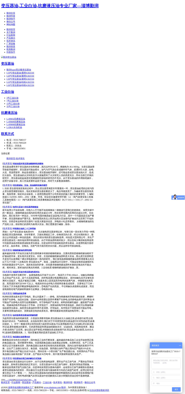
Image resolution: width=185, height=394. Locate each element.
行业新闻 (11, 35)
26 (25, 380)
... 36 (34, 380)
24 (21, 380)
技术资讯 (11, 41)
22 (16, 380)
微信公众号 (90, 382)
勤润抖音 (11, 16)
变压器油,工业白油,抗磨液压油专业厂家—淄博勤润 (50, 5)
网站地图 (11, 24)
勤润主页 (11, 13)
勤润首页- (11, 158)
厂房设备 (11, 43)
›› (31, 380)
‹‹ (8, 380)
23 (19, 380)
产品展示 (11, 38)
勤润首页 (11, 29)
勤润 (63, 387)
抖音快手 (11, 52)
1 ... (6, 380)
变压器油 (26, 382)
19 (10, 380)
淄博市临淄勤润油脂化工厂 (20, 387)
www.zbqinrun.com (52, 387)
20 (12, 380)
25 (23, 380)
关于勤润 (11, 32)
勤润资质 (11, 46)
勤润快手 (11, 19)
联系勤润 (11, 49)
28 (29, 380)
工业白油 (47, 382)
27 (27, 380)
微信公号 (11, 21)
